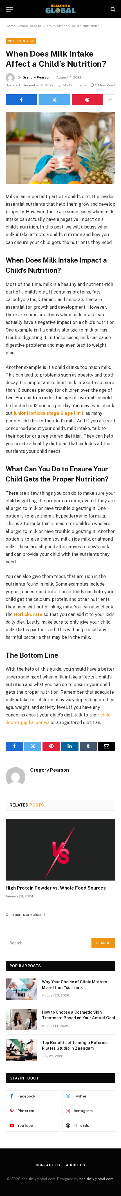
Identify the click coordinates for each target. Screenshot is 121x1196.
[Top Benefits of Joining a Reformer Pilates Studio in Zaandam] (21, 1050)
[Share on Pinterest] (87, 99)
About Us (75, 1165)
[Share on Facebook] (21, 99)
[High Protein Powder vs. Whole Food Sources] (60, 850)
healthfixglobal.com (96, 1179)
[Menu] (9, 9)
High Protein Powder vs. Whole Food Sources (56, 888)
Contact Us (48, 1165)
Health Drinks (21, 40)
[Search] (112, 9)
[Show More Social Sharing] (110, 99)
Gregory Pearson (36, 77)
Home (10, 26)
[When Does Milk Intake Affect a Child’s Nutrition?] (60, 148)
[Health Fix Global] (60, 9)
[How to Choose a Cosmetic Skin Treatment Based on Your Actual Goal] (21, 1019)
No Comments (75, 85)
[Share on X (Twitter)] (54, 99)
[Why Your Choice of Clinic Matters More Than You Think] (21, 989)
